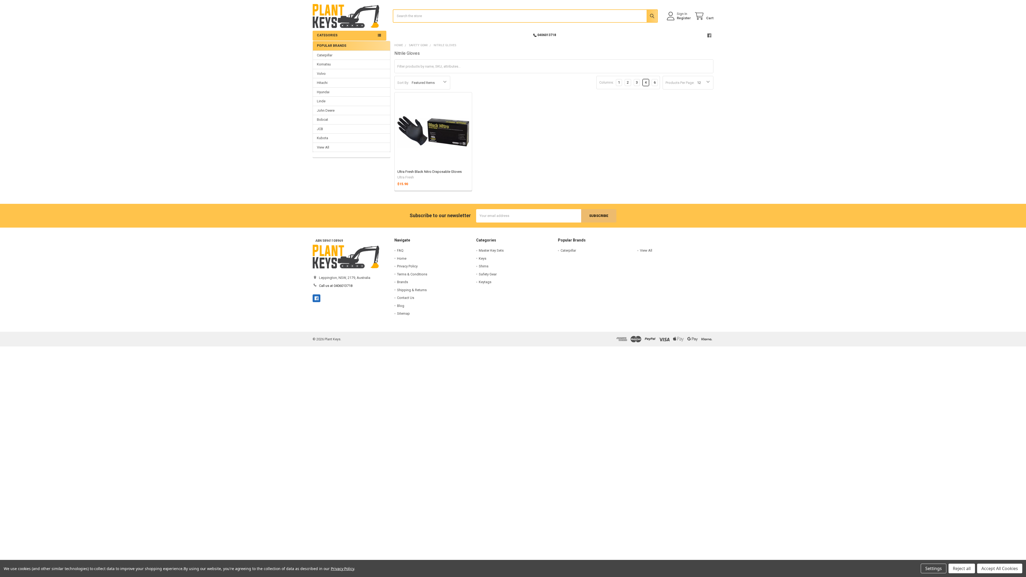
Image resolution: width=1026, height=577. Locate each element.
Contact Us (405, 298)
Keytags (485, 282)
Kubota (322, 138)
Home (401, 258)
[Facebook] (709, 35)
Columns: (606, 82)
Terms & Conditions (412, 274)
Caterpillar (324, 55)
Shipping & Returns (412, 290)
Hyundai (323, 92)
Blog (400, 306)
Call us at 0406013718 (335, 286)
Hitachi (322, 83)
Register (684, 18)
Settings (933, 568)
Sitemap (403, 313)
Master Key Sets (491, 250)
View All (323, 147)
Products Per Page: (680, 83)
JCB (320, 129)
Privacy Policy (407, 266)
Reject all (962, 568)
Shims (483, 266)
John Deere (326, 110)
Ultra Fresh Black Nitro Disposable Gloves (429, 172)
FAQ (400, 250)
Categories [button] (327, 35)
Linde (321, 101)
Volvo (321, 74)
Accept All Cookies (999, 568)
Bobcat (322, 120)
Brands (402, 282)
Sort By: (403, 83)
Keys (482, 258)
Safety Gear (488, 274)
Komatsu (324, 64)
